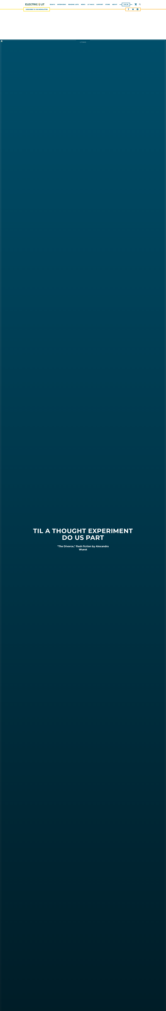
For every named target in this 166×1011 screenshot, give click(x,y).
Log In (126, 4)
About (114, 4)
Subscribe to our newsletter (37, 9)
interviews (61, 4)
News (83, 4)
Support (99, 4)
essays (52, 4)
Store (107, 4)
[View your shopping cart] (136, 4)
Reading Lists (73, 4)
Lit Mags (91, 4)
